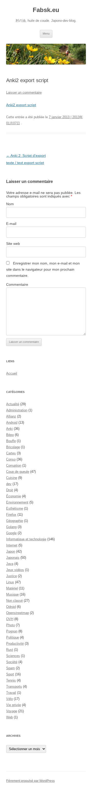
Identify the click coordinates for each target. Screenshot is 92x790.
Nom (10, 204)
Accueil (11, 373)
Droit (9, 490)
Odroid (11, 607)
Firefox (11, 515)
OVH (9, 619)
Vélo (9, 699)
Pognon (11, 631)
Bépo (10, 435)
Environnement (17, 502)
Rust (9, 650)
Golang (11, 527)
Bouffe (11, 441)
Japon (10, 551)
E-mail (11, 224)
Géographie (14, 521)
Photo (10, 625)
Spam (10, 668)
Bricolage (13, 447)
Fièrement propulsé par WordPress (30, 781)
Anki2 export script (21, 105)
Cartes (11, 453)
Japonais (12, 557)
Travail (11, 693)
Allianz (11, 416)
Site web (13, 244)
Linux (10, 582)
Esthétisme (14, 508)
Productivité (15, 643)
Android (11, 422)
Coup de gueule (17, 472)
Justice (11, 576)
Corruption (13, 465)
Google (11, 533)
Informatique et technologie (26, 539)
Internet (11, 545)
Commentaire (17, 284)
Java (9, 564)
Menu (46, 33)
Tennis (11, 680)
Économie (13, 496)
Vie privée (13, 705)
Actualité (12, 404)
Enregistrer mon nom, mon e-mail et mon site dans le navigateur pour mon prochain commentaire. (43, 269)
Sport (10, 674)
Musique (12, 594)
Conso (11, 459)
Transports (14, 686)
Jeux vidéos (15, 570)
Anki (9, 429)
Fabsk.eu (46, 9)
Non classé (14, 600)
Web (9, 717)
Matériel (12, 588)
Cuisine (11, 478)
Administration (16, 410)
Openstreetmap (17, 613)
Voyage (11, 711)
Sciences (13, 656)
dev (9, 484)
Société (11, 662)
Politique (12, 637)
